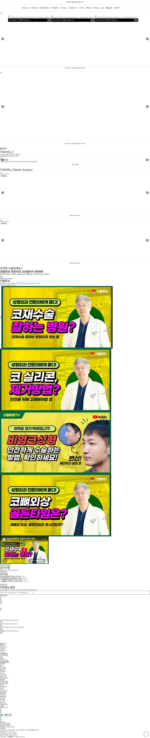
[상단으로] (146, 734)
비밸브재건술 (4, 660)
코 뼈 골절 (54, 8)
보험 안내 (117, 8)
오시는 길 (3, 652)
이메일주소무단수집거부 (7, 727)
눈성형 (81, 8)
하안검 (2, 689)
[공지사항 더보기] (0, 583)
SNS (1, 602)
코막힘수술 (34, 8)
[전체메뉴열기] (124, 7)
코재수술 (2, 667)
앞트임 (2, 685)
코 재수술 (62, 8)
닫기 (49, 20)
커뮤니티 (109, 8)
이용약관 (2, 722)
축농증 (2, 658)
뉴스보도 (2, 701)
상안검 (2, 688)
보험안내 (2, 650)
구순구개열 (3, 675)
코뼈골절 (2, 664)
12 (84, 143)
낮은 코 (2, 673)
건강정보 (2, 700)
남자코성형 (3, 668)
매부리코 (2, 670)
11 (82, 143)
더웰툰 (2, 706)
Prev (2, 39)
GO (1, 622)
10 (81, 143)
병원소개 (25, 8)
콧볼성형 (2, 671)
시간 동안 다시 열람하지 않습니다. (20, 20)
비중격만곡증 (4, 655)
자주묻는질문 (4, 704)
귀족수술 (88, 8)
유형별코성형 (44, 8)
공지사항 (4, 574)
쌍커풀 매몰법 (4, 683)
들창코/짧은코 (4, 678)
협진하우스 (3, 703)
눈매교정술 (3, 686)
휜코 (1, 665)
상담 (102, 8)
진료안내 (2, 648)
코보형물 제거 (72, 8)
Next (147, 39)
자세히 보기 (3, 572)
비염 (1, 657)
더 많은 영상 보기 (5, 565)
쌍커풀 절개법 (4, 681)
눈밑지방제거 (4, 691)
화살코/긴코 (3, 676)
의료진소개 (3, 647)
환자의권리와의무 (5, 725)
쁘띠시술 (96, 8)
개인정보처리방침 (5, 724)
